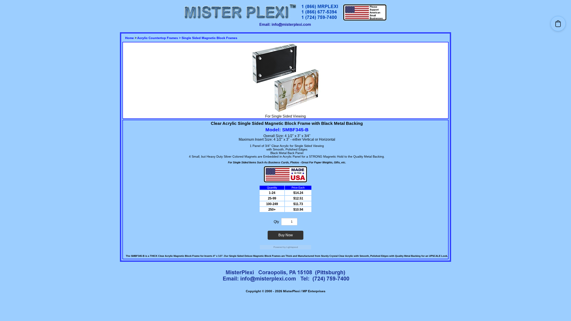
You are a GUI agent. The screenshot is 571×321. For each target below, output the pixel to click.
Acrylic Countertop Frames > (159, 38)
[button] (558, 23)
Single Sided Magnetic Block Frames (209, 38)
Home (129, 38)
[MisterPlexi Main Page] (240, 20)
